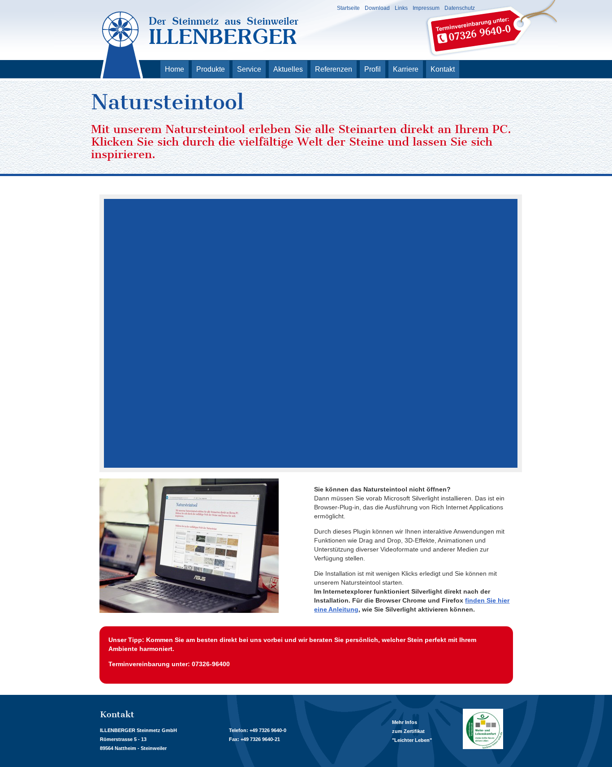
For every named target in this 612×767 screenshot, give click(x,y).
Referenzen (333, 69)
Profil (372, 69)
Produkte (210, 69)
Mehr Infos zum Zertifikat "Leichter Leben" (412, 731)
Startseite (348, 8)
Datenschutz (459, 8)
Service (249, 69)
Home (174, 69)
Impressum (426, 8)
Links (401, 8)
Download (377, 8)
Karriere (405, 69)
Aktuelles (288, 69)
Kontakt (443, 69)
